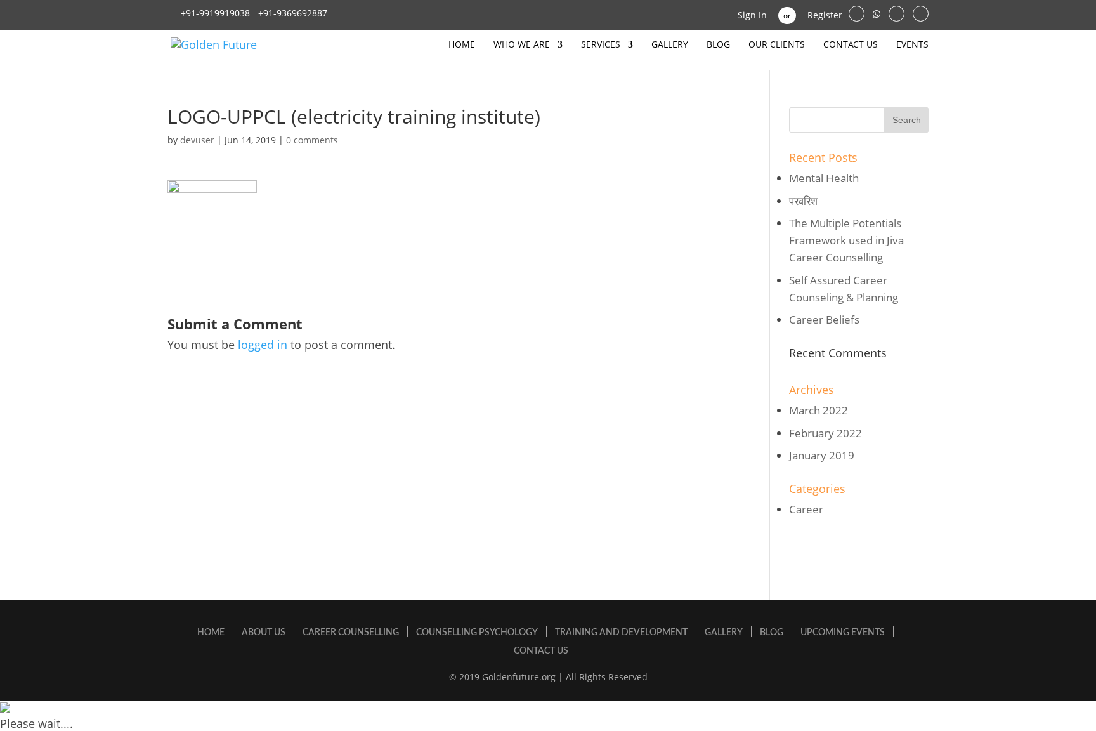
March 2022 (818, 410)
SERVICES (600, 45)
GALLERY (669, 45)
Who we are (521, 45)
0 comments (312, 140)
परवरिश (803, 201)
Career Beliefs (824, 319)
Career (806, 509)
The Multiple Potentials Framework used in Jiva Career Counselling (846, 240)
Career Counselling (351, 632)
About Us (263, 632)
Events (912, 45)
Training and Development (621, 632)
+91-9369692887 (291, 13)
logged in (262, 344)
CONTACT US (850, 45)
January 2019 (821, 455)
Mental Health (824, 178)
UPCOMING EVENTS (842, 632)
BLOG (718, 45)
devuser (197, 140)
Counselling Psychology (477, 632)
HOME (461, 45)
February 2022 (825, 433)
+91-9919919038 (215, 13)
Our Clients (776, 45)
